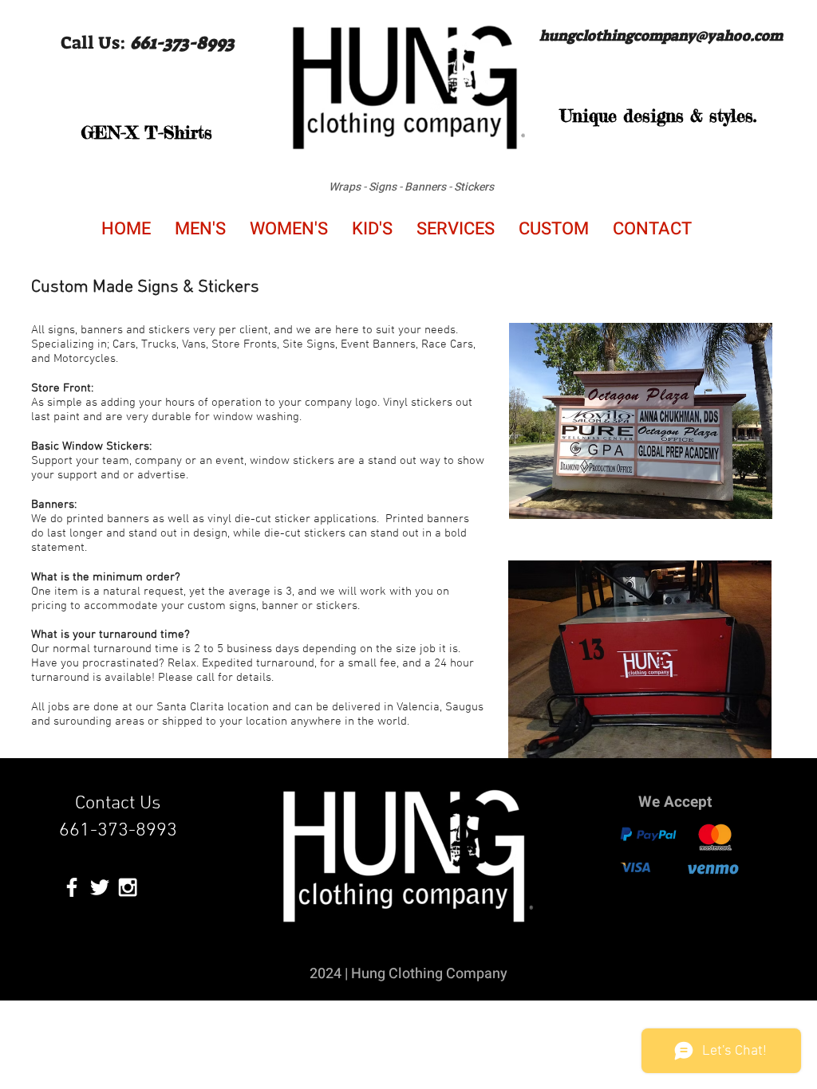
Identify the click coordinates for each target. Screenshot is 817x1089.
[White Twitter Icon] (99, 887)
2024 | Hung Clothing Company (408, 974)
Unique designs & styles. (658, 115)
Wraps (345, 187)
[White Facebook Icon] (72, 887)
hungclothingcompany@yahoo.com (661, 35)
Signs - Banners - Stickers (431, 187)
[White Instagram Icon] (127, 887)
